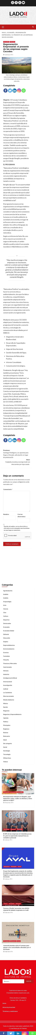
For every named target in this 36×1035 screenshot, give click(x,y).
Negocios (6, 711)
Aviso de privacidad (9, 1007)
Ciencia (5, 609)
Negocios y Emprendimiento (12, 714)
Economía (6, 41)
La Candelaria (7, 692)
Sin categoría (7, 743)
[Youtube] (23, 2)
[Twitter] (19, 2)
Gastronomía (7, 667)
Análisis (5, 594)
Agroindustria (7, 590)
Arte (4, 605)
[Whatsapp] (24, 90)
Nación (5, 707)
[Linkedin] (14, 90)
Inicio (4, 1003)
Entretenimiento (8, 649)
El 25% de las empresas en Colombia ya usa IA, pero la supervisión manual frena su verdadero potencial (17, 835)
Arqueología (7, 601)
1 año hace (7, 54)
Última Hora (7, 758)
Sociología (6, 751)
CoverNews (13, 1028)
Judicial (5, 689)
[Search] (33, 26)
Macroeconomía (8, 696)
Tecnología (6, 754)
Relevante (6, 736)
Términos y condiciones (10, 1011)
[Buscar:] (13, 981)
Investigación (7, 685)
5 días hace (7, 912)
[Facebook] (16, 2)
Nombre (6, 514)
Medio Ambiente (8, 700)
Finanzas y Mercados (10, 663)
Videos (5, 761)
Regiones (6, 729)
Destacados (7, 623)
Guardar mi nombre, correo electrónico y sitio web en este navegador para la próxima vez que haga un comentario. (16, 528)
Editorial (6, 634)
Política (5, 721)
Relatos (5, 732)
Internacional (7, 681)
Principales (6, 725)
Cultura (5, 616)
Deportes (6, 620)
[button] (4, 27)
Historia (5, 671)
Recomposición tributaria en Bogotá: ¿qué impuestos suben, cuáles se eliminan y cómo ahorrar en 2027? (17, 798)
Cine (4, 612)
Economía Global (8, 630)
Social (5, 747)
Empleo (5, 641)
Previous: (15, 454)
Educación (6, 638)
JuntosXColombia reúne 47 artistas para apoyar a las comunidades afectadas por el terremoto (17, 947)
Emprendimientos (9, 645)
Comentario (7, 489)
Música (5, 703)
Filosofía (6, 660)
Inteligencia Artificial (10, 678)
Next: (17, 462)
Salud (5, 740)
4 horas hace (8, 802)
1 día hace (7, 839)
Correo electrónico (21, 515)
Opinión (5, 718)
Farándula (6, 656)
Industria (12, 41)
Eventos (6, 652)
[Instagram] (12, 2)
